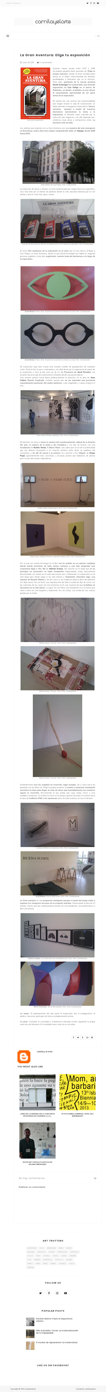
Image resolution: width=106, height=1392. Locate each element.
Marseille (59, 1259)
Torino (53, 1263)
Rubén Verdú (40, 447)
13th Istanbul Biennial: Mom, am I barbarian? (77, 1115)
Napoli (30, 1263)
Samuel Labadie (34, 958)
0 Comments (45, 62)
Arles (42, 1248)
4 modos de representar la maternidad (56, 1342)
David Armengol (60, 85)
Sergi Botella (40, 896)
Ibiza (38, 1256)
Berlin (69, 1248)
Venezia (31, 1267)
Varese (71, 1263)
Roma (45, 1263)
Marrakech (47, 1259)
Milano (69, 1259)
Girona (51, 1252)
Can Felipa (73, 87)
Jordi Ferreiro (84, 372)
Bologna (31, 1252)
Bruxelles (42, 1252)
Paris (38, 1263)
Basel (61, 1248)
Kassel (55, 1256)
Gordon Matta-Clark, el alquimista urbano (54, 1319)
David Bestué (30, 311)
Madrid (37, 1259)
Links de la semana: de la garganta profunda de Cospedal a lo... (37, 1115)
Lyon (29, 1259)
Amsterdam (32, 1248)
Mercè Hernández (40, 1007)
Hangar (80, 131)
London (73, 1256)
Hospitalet (74, 1252)
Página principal (13, 3)
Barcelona (51, 1248)
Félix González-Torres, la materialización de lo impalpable (57, 1331)
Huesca (30, 1256)
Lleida (63, 1256)
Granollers (62, 1252)
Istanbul (46, 1256)
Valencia (62, 1263)
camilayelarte (30, 1389)
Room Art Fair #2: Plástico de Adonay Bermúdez (37, 1163)
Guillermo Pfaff (35, 798)
